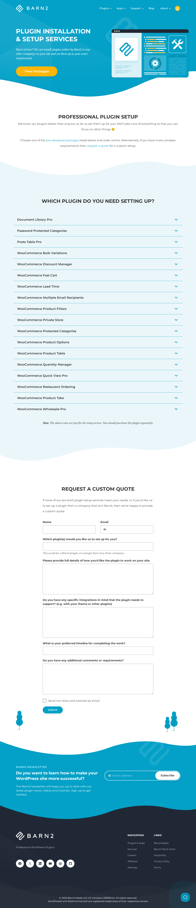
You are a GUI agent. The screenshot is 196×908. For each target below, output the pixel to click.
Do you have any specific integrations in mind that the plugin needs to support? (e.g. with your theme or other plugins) (93, 602)
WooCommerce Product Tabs (40, 398)
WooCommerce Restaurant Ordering (46, 387)
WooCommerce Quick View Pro (42, 375)
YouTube (50, 864)
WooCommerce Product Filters (41, 309)
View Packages (37, 71)
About (164, 8)
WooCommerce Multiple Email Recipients (50, 297)
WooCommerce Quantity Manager (44, 364)
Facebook (20, 864)
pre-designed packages (62, 140)
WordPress (60, 864)
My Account (177, 8)
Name (47, 522)
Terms (157, 867)
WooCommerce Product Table (41, 353)
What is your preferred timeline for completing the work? (84, 643)
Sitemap (132, 867)
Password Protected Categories (42, 231)
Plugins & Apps (136, 843)
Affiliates (132, 861)
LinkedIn (40, 864)
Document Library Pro (34, 219)
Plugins (104, 8)
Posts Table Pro (29, 242)
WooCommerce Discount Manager (44, 264)
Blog (151, 8)
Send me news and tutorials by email (74, 700)
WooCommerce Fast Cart (37, 275)
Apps (120, 8)
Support (136, 8)
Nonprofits (160, 855)
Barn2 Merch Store (164, 849)
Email (104, 522)
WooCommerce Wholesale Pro (41, 409)
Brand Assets (161, 843)
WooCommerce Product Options (43, 342)
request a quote (98, 146)
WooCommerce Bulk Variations (42, 253)
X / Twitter (30, 864)
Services (132, 849)
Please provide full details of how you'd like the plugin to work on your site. (96, 560)
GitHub (70, 864)
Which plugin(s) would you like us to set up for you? (80, 539)
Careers (132, 855)
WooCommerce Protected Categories (46, 331)
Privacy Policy (162, 861)
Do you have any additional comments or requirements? (83, 660)
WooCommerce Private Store (40, 320)
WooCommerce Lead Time (38, 286)
